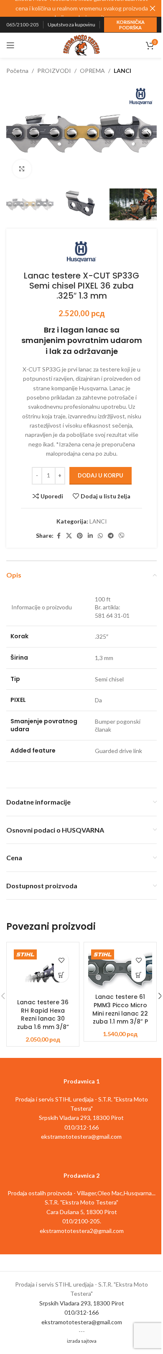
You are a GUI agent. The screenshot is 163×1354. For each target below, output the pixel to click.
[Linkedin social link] (90, 536)
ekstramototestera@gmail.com (81, 1322)
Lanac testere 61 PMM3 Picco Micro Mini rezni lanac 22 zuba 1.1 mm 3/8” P (120, 1009)
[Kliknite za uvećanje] (22, 169)
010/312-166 (81, 1312)
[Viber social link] (121, 536)
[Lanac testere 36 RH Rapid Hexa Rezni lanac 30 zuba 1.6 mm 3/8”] (43, 971)
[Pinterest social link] (79, 536)
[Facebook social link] (58, 536)
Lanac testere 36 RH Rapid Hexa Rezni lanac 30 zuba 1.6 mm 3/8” (43, 1014)
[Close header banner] (152, 8)
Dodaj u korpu (100, 475)
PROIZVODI (54, 70)
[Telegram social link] (110, 536)
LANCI (122, 70)
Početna (17, 70)
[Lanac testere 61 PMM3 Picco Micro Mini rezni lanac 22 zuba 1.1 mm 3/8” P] (120, 968)
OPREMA (92, 70)
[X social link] (69, 536)
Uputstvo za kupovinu (71, 24)
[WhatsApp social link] (100, 536)
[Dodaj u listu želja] (61, 960)
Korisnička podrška (131, 24)
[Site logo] (81, 44)
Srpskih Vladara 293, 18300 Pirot (81, 1303)
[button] (14, 134)
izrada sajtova (82, 1341)
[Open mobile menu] (10, 45)
